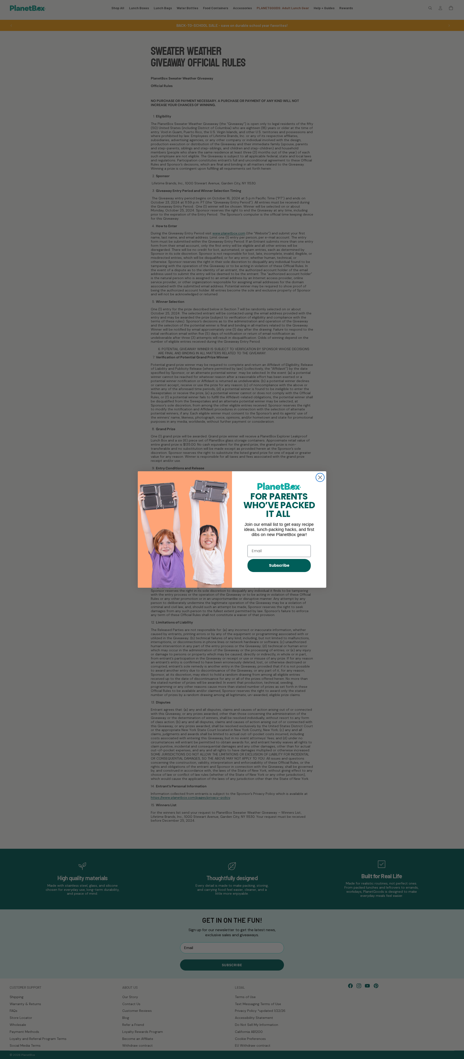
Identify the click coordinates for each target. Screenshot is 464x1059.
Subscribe (279, 565)
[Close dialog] (320, 477)
